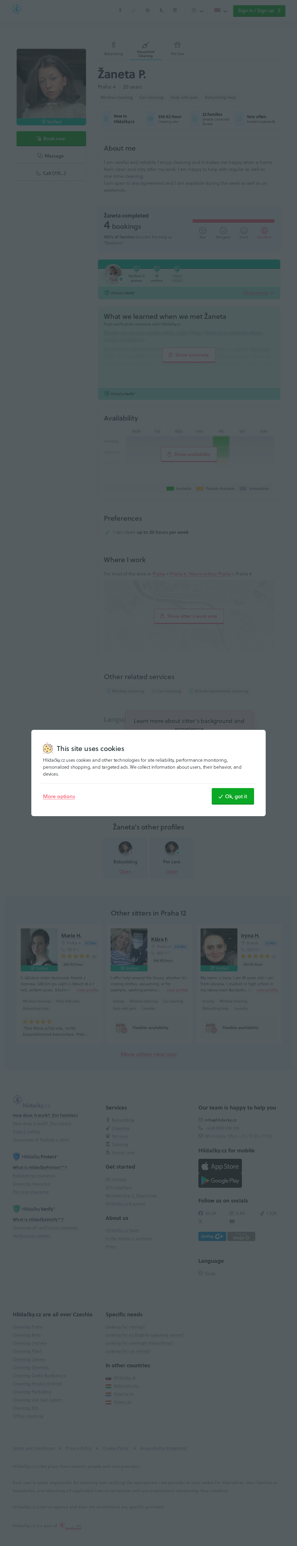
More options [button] (59, 796)
